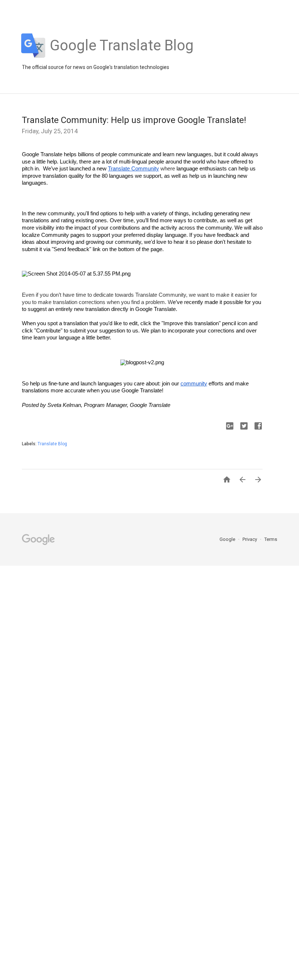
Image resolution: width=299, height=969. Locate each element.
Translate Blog (52, 443)
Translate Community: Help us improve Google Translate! (134, 120)
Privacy (250, 539)
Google (228, 539)
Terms (270, 539)
